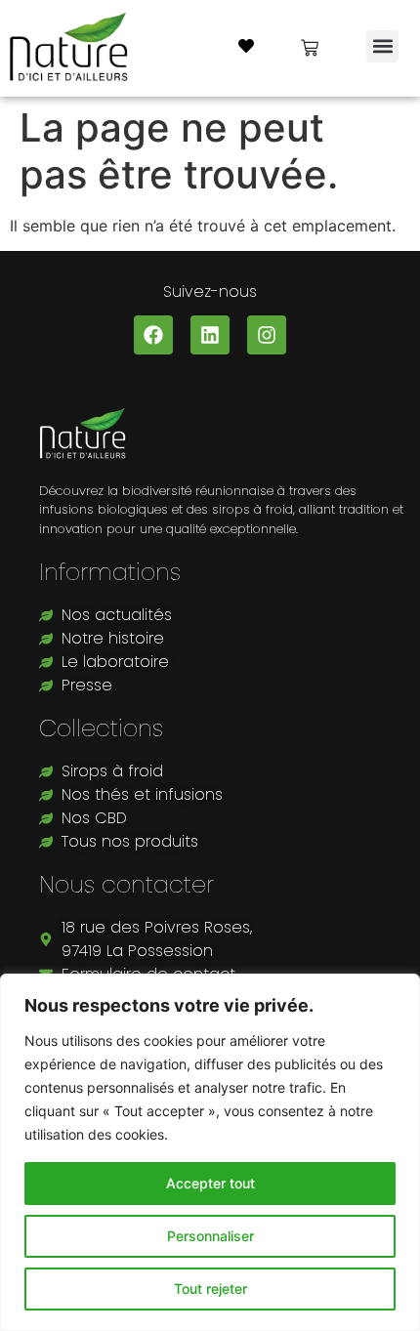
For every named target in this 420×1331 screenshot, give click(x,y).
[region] (210, 1152)
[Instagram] (266, 334)
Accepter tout (210, 1183)
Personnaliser (210, 1235)
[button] (382, 46)
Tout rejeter (210, 1288)
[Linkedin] (210, 334)
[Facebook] (153, 334)
